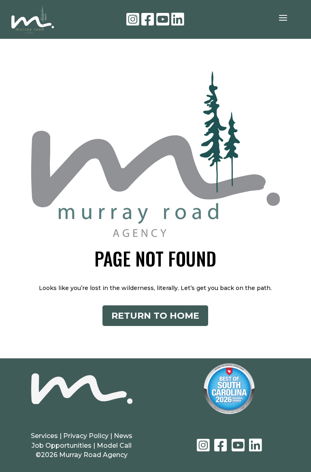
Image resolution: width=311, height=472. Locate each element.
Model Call (114, 445)
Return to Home (155, 315)
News (123, 436)
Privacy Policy (86, 436)
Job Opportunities (62, 445)
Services (44, 436)
